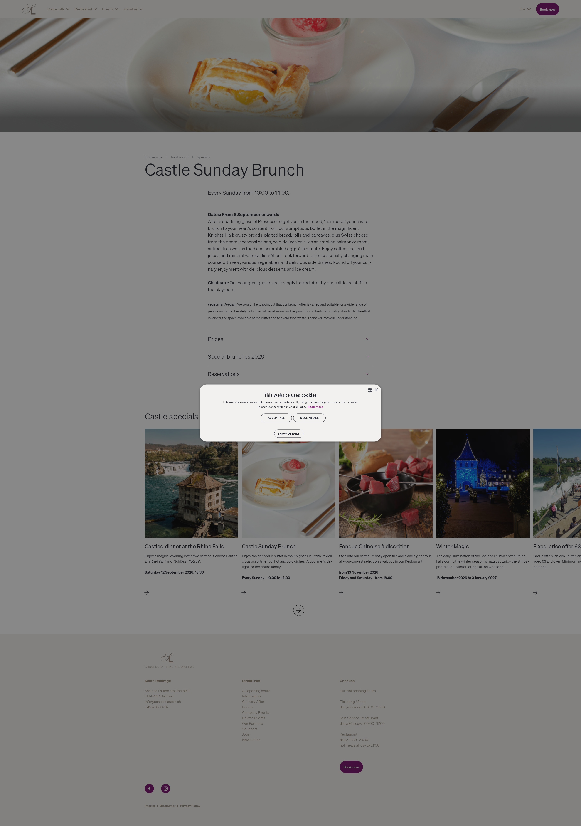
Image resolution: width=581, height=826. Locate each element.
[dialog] (290, 413)
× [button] (376, 390)
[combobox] (370, 390)
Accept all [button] (276, 418)
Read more (315, 407)
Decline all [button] (309, 418)
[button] (290, 431)
